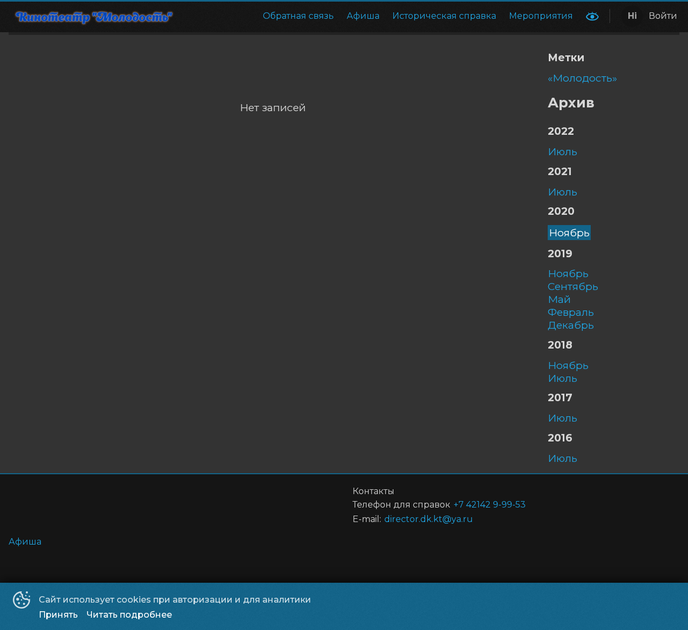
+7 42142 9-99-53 (490, 504)
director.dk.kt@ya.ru (428, 519)
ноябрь (569, 232)
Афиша (363, 16)
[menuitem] (298, 16)
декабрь (571, 324)
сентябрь (573, 286)
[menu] (383, 16)
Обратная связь (298, 16)
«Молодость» (582, 77)
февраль (571, 312)
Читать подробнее (129, 615)
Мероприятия (541, 16)
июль (562, 151)
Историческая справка (444, 16)
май (559, 299)
